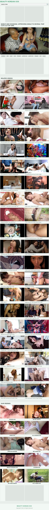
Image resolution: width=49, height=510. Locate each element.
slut (40, 56)
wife (7, 56)
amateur (3, 56)
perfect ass (24, 56)
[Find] (47, 4)
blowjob (36, 56)
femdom (19, 56)
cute (15, 56)
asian (11, 56)
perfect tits (31, 56)
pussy (44, 56)
